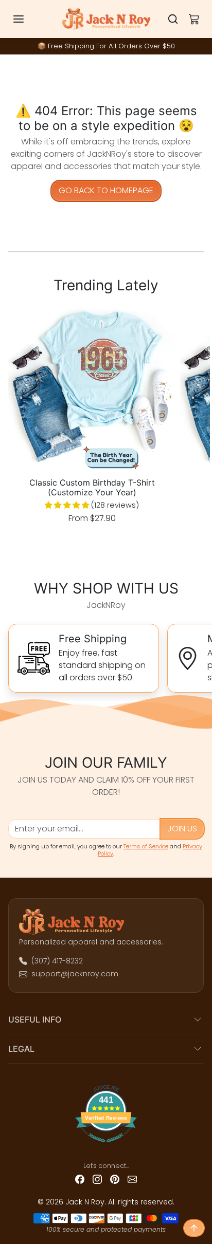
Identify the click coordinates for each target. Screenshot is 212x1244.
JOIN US (182, 828)
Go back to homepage (106, 190)
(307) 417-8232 (57, 961)
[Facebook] (80, 1179)
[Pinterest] (114, 1179)
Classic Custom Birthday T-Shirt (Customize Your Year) (92, 487)
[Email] (132, 1179)
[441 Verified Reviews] (106, 1145)
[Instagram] (97, 1179)
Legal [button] (21, 1049)
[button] (28, 19)
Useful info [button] (34, 1019)
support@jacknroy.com (74, 974)
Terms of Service (145, 846)
